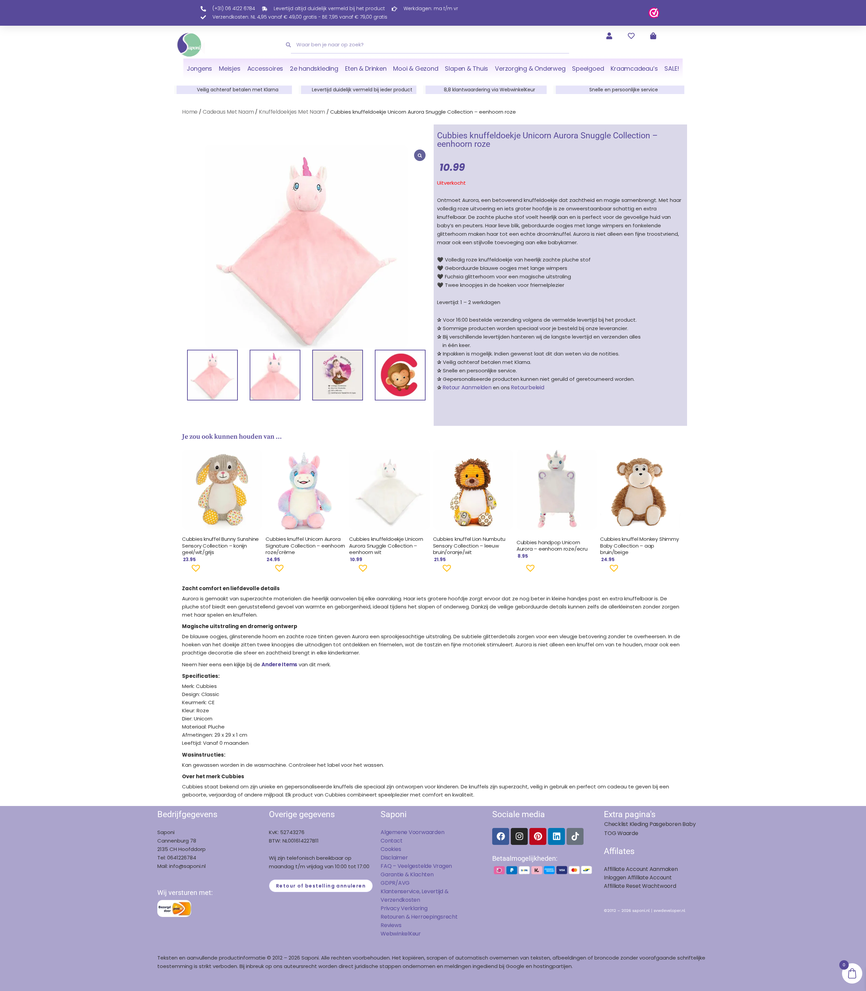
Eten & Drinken (366, 68)
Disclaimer (394, 857)
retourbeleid (527, 387)
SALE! (671, 68)
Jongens (199, 68)
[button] (185, 571)
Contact (391, 841)
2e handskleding (314, 68)
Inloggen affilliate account (638, 877)
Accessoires (265, 68)
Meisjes (229, 68)
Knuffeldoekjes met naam (292, 112)
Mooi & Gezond (415, 68)
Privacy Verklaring (404, 908)
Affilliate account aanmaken (641, 869)
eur (416, 934)
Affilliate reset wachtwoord (640, 886)
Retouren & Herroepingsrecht (419, 917)
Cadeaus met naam (228, 112)
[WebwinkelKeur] (653, 12)
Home (190, 112)
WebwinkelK (396, 934)
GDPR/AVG (395, 883)
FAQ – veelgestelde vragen (416, 866)
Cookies (391, 849)
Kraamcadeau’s (634, 68)
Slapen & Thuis (466, 68)
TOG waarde (621, 833)
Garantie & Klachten (407, 874)
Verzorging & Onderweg (530, 68)
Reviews (391, 925)
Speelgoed (588, 68)
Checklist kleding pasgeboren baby (650, 824)
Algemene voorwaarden (412, 832)
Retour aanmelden (466, 387)
